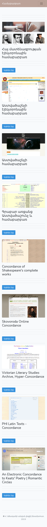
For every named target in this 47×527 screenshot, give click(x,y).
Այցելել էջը (9, 70)
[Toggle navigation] (41, 3)
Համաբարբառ (11, 3)
